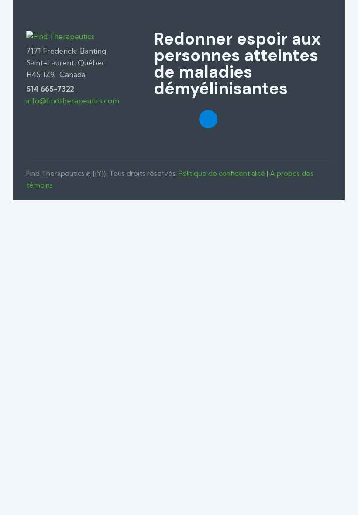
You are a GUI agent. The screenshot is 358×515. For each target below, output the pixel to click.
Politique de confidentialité (222, 173)
